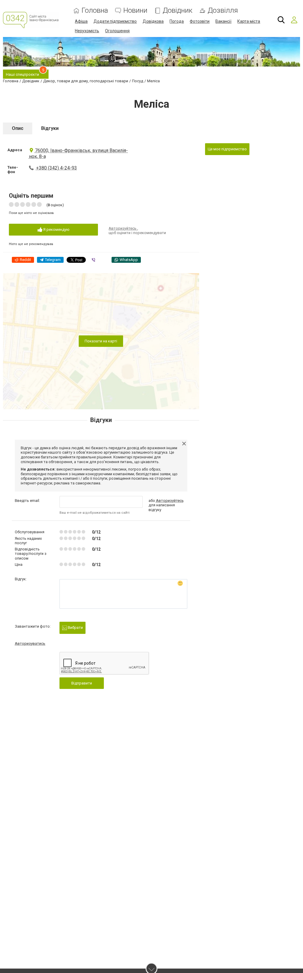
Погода (177, 21)
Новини (135, 11)
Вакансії (223, 21)
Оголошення (117, 30)
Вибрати (75, 627)
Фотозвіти (199, 21)
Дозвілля (223, 11)
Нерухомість (87, 30)
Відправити (81, 683)
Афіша (81, 21)
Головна (95, 11)
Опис (17, 128)
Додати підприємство (115, 21)
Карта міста (248, 21)
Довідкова (153, 21)
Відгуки (50, 128)
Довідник (177, 11)
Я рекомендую (56, 229)
